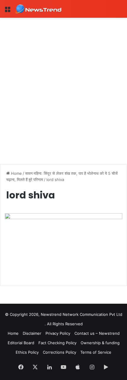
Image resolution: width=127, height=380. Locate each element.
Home (16, 173)
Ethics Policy (27, 352)
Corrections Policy (59, 352)
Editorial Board (21, 342)
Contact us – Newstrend (97, 333)
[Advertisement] (63, 84)
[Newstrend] (38, 9)
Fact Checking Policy (57, 342)
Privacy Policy (57, 333)
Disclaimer (32, 333)
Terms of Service (95, 352)
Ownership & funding (100, 342)
